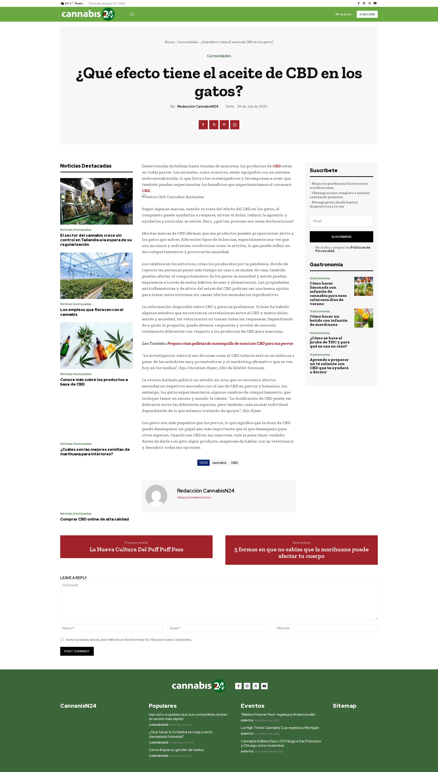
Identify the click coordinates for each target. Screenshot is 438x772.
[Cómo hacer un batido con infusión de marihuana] (363, 317)
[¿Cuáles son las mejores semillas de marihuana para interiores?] (96, 415)
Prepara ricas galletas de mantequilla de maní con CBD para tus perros (230, 343)
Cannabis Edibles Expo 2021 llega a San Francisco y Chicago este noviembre (281, 743)
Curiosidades (187, 42)
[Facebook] (358, 3)
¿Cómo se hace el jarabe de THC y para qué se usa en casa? (330, 342)
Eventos (247, 720)
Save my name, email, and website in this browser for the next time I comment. (129, 639)
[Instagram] (364, 3)
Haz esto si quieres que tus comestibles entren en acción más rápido (188, 716)
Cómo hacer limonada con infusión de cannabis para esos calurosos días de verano (328, 293)
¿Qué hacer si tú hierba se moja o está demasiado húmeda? (180, 734)
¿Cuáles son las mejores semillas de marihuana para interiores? (95, 451)
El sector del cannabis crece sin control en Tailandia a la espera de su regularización (96, 240)
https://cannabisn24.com (194, 497)
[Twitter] (369, 3)
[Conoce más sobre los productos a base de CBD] (96, 345)
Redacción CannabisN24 (198, 106)
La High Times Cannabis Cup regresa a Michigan (280, 727)
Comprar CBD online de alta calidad (94, 519)
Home (169, 42)
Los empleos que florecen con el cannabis (91, 312)
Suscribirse (341, 237)
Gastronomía (320, 278)
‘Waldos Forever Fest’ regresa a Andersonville (278, 714)
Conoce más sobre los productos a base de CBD (94, 382)
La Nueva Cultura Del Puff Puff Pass (136, 549)
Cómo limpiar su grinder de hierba (176, 749)
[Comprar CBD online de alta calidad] (96, 485)
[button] (132, 14)
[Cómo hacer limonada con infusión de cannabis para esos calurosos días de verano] (363, 286)
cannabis (219, 463)
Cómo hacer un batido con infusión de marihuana (329, 320)
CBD (277, 165)
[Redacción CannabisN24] (159, 496)
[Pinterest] (224, 124)
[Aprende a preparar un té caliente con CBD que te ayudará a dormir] (363, 362)
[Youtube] (375, 3)
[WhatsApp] (234, 124)
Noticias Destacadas (75, 229)
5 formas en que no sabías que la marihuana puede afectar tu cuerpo (301, 552)
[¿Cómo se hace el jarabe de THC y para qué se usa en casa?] (363, 339)
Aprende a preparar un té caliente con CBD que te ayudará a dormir (329, 365)
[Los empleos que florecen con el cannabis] (96, 276)
